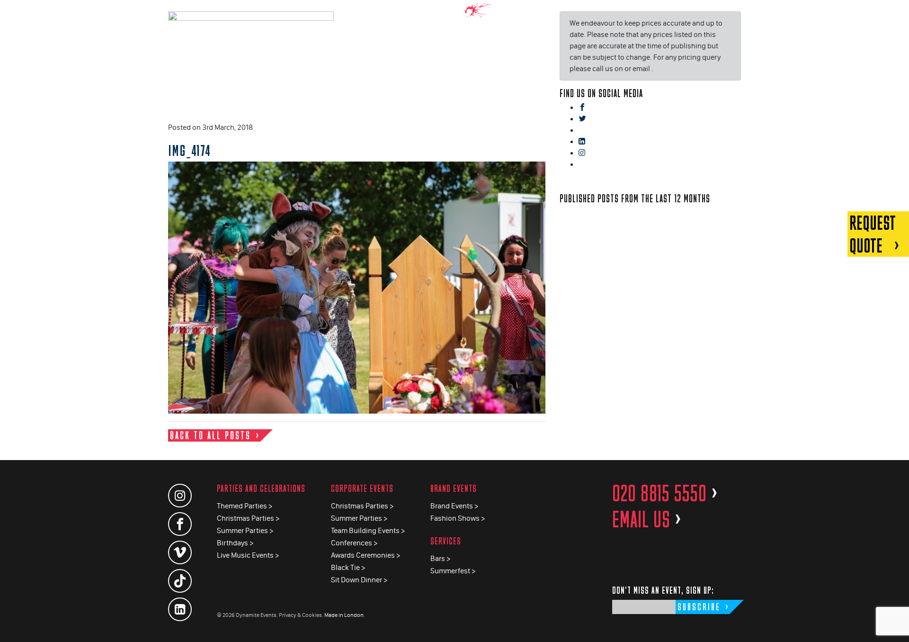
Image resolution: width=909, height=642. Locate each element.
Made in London (344, 615)
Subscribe (699, 607)
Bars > (440, 558)
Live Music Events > (248, 555)
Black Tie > (348, 567)
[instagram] (582, 153)
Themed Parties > (244, 505)
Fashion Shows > (457, 518)
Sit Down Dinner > (359, 579)
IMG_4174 (189, 150)
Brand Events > (454, 505)
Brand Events (453, 488)
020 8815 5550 (665, 493)
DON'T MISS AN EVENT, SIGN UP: (663, 590)
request (872, 234)
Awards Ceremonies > (365, 555)
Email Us (647, 519)
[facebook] (582, 107)
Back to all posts (210, 435)
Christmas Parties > (248, 518)
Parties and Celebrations (261, 488)
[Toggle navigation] (895, 14)
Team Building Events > (368, 530)
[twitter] (582, 119)
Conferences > (354, 542)
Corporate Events (362, 488)
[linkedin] (582, 141)
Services (445, 541)
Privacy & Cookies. (301, 615)
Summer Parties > (245, 530)
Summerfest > (452, 570)
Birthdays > (235, 542)
